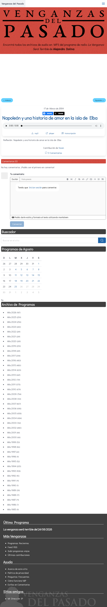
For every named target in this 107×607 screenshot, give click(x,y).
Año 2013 (13, 374)
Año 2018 (13, 350)
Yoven (61, 147)
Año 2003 (14, 422)
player (51, 133)
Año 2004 (14, 418)
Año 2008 (14, 398)
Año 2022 (13, 331)
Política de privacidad (18, 572)
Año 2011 (13, 384)
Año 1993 (14, 470)
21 (33, 280)
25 (15, 286)
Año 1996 (13, 456)
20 (27, 280)
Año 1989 (13, 490)
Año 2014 (14, 370)
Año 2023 (14, 326)
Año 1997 (13, 451)
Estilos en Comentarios (19, 584)
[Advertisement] (53, 75)
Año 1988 (13, 494)
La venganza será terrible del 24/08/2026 (27, 529)
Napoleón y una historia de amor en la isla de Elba (50, 118)
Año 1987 (13, 499)
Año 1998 (13, 446)
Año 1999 (13, 442)
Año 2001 (13, 432)
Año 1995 (13, 461)
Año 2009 (14, 394)
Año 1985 (13, 509)
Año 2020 (14, 341)
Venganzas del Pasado (13, 3)
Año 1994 (14, 466)
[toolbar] (85, 179)
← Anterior (7, 100)
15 (39, 275)
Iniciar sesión (35, 187)
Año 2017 (13, 355)
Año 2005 (14, 413)
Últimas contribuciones (19, 554)
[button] (103, 3)
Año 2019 (14, 345)
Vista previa (26, 179)
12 (21, 275)
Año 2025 (14, 317)
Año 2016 (14, 360)
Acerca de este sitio (17, 568)
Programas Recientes (18, 543)
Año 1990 (13, 485)
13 (27, 275)
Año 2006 (14, 408)
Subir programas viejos (19, 551)
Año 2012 (13, 379)
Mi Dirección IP (15, 598)
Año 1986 (13, 504)
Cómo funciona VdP (17, 580)
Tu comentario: (17, 174)
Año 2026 (13, 312)
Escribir (15, 179)
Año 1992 (13, 475)
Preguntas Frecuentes (18, 576)
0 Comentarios (54, 152)
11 (16, 275)
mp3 (36, 133)
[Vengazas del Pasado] (53, 37)
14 (33, 275)
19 (21, 280)
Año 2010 (14, 389)
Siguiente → (99, 100)
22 (39, 280)
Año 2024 (14, 321)
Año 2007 (14, 403)
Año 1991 (13, 480)
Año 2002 (14, 427)
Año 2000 (13, 437)
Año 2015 (14, 365)
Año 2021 (13, 336)
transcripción (70, 133)
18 (16, 280)
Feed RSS (12, 547)
